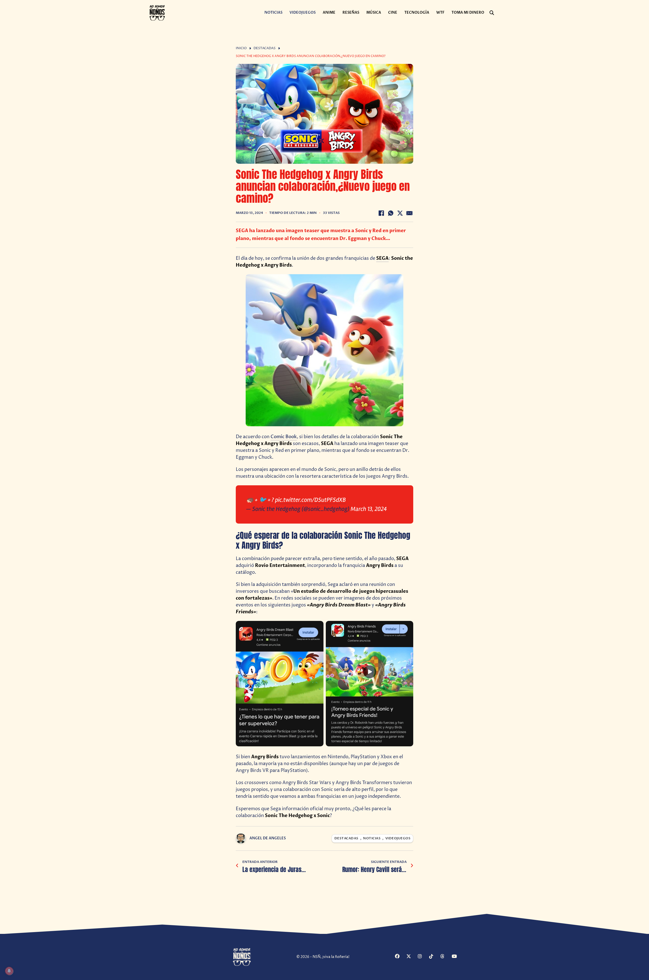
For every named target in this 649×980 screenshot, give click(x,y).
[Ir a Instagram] (423, 957)
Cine (392, 12)
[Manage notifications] (9, 971)
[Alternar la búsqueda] (491, 13)
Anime (329, 12)
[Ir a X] (411, 957)
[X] (400, 213)
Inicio (241, 48)
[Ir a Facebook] (400, 957)
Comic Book (284, 437)
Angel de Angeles (267, 838)
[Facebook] (381, 213)
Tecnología (416, 12)
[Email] (409, 213)
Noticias (273, 12)
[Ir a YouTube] (457, 957)
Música (373, 12)
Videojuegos (303, 12)
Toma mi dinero (468, 12)
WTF (440, 12)
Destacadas (265, 48)
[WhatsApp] (390, 213)
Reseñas (350, 12)
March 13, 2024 (369, 509)
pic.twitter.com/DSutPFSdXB (310, 500)
